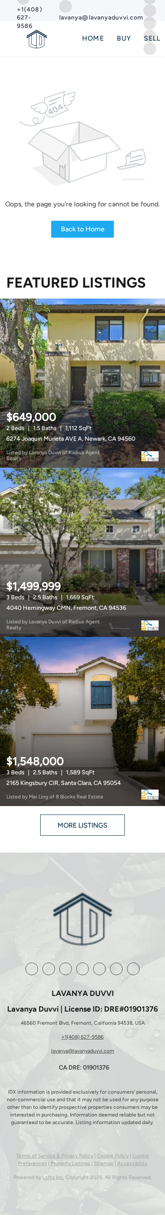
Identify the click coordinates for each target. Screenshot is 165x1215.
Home (93, 38)
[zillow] (65, 969)
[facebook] (31, 969)
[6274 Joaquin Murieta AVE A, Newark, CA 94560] (82, 383)
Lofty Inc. (53, 1177)
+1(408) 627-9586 (82, 1037)
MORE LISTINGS (82, 825)
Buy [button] (124, 38)
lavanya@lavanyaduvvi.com (82, 1051)
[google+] (116, 969)
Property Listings (70, 1163)
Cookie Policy (113, 1156)
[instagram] (149, 10)
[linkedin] (48, 969)
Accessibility (132, 1163)
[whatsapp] (133, 969)
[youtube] (99, 969)
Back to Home (82, 229)
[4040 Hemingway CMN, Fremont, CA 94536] (82, 552)
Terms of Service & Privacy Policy (54, 1156)
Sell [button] (152, 38)
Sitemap (103, 1163)
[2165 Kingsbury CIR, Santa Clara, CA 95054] (82, 721)
